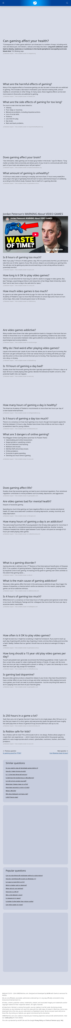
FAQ (62, 1020)
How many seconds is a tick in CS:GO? (17, 787)
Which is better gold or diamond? (16, 885)
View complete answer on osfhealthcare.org (26, 669)
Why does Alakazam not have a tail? (17, 794)
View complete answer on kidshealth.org (25, 360)
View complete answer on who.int (23, 575)
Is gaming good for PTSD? (12, 753)
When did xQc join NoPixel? (14, 888)
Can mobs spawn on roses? (14, 905)
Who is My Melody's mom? (14, 895)
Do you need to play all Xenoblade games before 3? (22, 768)
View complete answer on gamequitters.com (26, 496)
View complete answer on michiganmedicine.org (27, 413)
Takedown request (8, 53)
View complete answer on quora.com (24, 270)
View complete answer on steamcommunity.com (27, 726)
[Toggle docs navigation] (3, 3)
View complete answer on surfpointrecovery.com (27, 534)
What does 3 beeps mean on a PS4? (17, 784)
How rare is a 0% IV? (12, 892)
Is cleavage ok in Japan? (13, 898)
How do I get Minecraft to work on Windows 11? (21, 879)
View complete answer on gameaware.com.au (27, 183)
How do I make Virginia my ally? (16, 771)
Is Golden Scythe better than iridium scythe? (19, 901)
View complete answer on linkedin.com (25, 96)
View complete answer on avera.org (24, 376)
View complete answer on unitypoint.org (25, 53)
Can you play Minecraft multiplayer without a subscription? (24, 875)
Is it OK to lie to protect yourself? (16, 781)
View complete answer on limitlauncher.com (26, 429)
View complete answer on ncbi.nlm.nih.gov (26, 342)
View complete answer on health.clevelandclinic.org (28, 167)
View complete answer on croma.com (24, 285)
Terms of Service (51, 1020)
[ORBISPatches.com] (35, 3)
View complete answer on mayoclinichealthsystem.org (29, 127)
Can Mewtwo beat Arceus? (59, 753)
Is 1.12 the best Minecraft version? (16, 774)
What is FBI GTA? (11, 791)
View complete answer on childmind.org (25, 301)
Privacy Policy (39, 1020)
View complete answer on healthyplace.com (26, 606)
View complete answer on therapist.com (25, 516)
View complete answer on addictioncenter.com (27, 591)
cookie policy (9, 1018)
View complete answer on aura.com (24, 459)
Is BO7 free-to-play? (12, 797)
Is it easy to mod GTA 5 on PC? (15, 882)
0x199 (48, 993)
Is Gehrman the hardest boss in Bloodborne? (20, 778)
